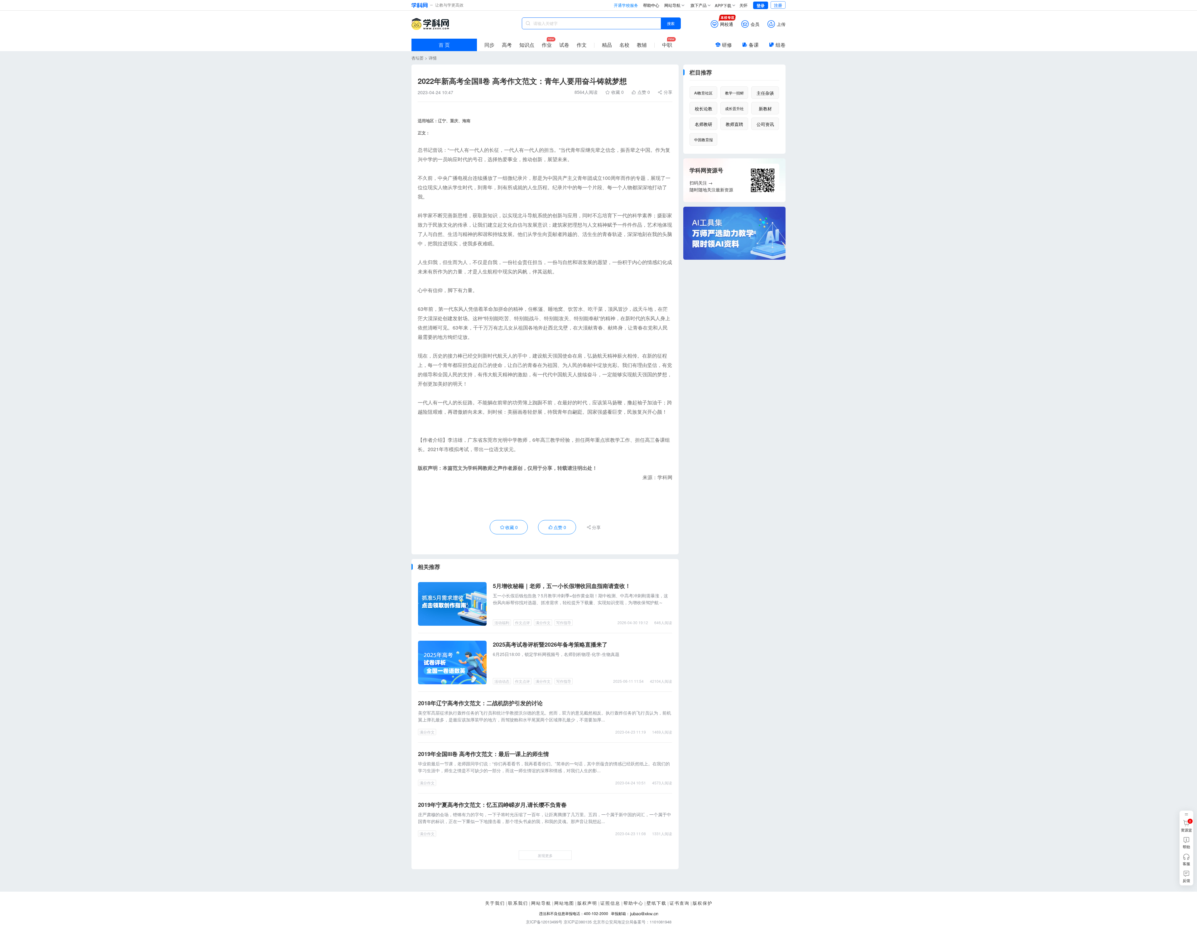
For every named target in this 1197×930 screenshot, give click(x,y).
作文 (582, 44)
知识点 (526, 44)
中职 (667, 44)
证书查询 (680, 903)
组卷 (781, 44)
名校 (624, 44)
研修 (727, 44)
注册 (778, 5)
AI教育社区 (703, 92)
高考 (507, 44)
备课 (754, 44)
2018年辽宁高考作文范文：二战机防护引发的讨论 (480, 703)
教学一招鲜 (734, 92)
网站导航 (541, 903)
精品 (607, 44)
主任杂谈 (765, 93)
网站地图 (564, 903)
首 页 (444, 44)
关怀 (743, 5)
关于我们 (495, 903)
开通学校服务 (626, 5)
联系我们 (518, 903)
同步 (489, 44)
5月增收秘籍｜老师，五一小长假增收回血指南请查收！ (562, 586)
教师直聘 (734, 124)
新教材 (765, 108)
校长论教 (703, 108)
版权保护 (703, 903)
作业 (547, 44)
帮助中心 (651, 5)
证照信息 (610, 903)
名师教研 (703, 124)
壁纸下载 (656, 903)
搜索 (671, 23)
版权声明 (587, 903)
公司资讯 (765, 124)
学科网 (430, 24)
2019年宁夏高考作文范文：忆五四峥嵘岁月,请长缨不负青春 (492, 805)
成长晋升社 (734, 108)
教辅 (642, 44)
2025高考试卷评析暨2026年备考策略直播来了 (550, 644)
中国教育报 (703, 139)
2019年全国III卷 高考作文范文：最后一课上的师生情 (483, 754)
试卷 (564, 44)
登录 (761, 5)
